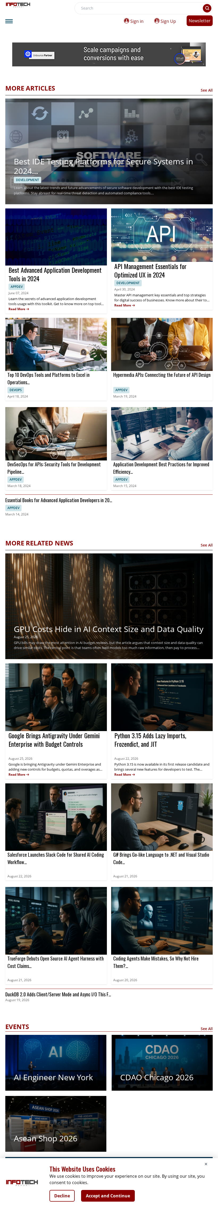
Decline (62, 1196)
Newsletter (200, 21)
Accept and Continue (108, 1196)
